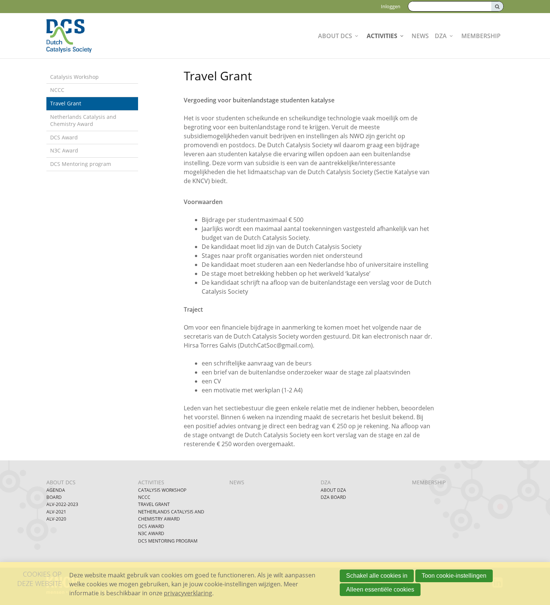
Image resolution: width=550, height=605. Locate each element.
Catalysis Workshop (74, 76)
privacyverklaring (188, 593)
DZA (441, 36)
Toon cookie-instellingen (454, 575)
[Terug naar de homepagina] (87, 35)
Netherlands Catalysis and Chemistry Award (83, 120)
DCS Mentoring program (80, 163)
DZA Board (333, 497)
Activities (382, 36)
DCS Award (64, 137)
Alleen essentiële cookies (380, 589)
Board (54, 497)
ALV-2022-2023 (62, 504)
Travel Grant (65, 103)
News (420, 36)
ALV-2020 (56, 519)
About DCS (335, 36)
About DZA (333, 490)
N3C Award (64, 150)
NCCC (57, 89)
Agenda (55, 490)
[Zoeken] (497, 6)
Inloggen (390, 6)
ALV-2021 (56, 512)
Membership (481, 36)
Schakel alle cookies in (376, 575)
